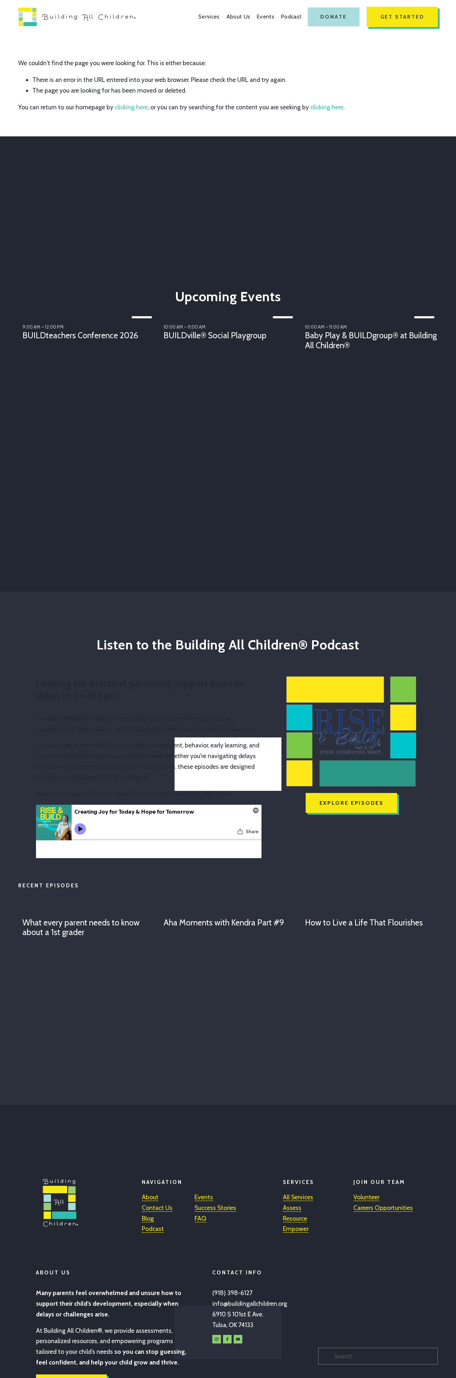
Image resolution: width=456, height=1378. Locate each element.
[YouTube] (238, 1339)
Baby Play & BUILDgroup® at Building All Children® (371, 340)
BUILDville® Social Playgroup (215, 335)
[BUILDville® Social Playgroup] (230, 315)
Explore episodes (352, 803)
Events (265, 16)
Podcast (291, 16)
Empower (296, 1228)
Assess (292, 1207)
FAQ (200, 1218)
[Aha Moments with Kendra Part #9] (230, 910)
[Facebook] (227, 1339)
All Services (298, 1197)
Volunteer (366, 1197)
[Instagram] (216, 1339)
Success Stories (215, 1207)
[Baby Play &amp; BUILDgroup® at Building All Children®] (371, 315)
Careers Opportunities (383, 1207)
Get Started (402, 17)
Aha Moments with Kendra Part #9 (224, 923)
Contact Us (157, 1207)
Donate (333, 17)
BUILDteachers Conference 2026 (80, 335)
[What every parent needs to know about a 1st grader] (88, 910)
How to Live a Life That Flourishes (364, 923)
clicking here (131, 107)
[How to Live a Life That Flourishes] (371, 910)
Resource (295, 1218)
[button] (426, 304)
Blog (148, 1218)
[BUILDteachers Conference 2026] (88, 315)
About (150, 1197)
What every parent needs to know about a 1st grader (81, 928)
